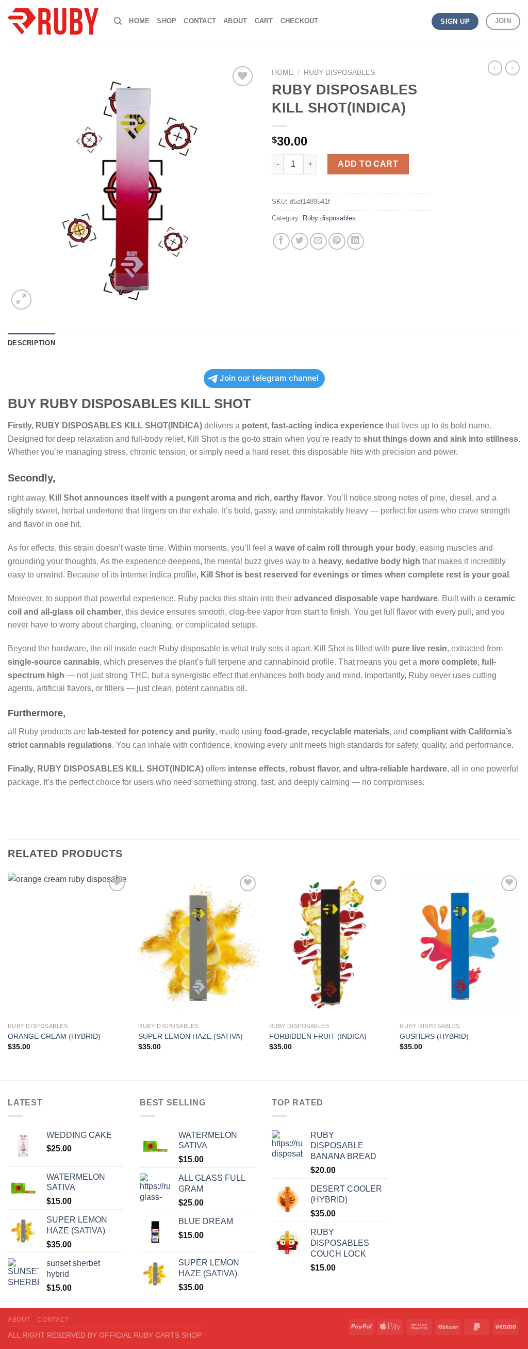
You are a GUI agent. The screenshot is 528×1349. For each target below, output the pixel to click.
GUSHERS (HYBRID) (434, 1036)
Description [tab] (31, 343)
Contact (200, 21)
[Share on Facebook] (281, 241)
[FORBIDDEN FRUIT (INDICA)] (329, 945)
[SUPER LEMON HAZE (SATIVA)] (198, 945)
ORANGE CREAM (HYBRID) (54, 1036)
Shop (166, 21)
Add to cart (368, 163)
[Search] (118, 21)
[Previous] (8, 976)
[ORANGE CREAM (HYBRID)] (68, 945)
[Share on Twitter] (299, 241)
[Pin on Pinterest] (336, 241)
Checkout (299, 21)
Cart (264, 21)
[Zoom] (21, 300)
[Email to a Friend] (318, 241)
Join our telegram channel (269, 378)
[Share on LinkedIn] (355, 241)
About (235, 21)
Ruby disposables (339, 72)
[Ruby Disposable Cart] (53, 21)
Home (139, 21)
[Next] (519, 976)
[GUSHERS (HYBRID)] (460, 945)
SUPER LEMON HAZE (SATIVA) (190, 1036)
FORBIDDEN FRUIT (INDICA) (318, 1036)
